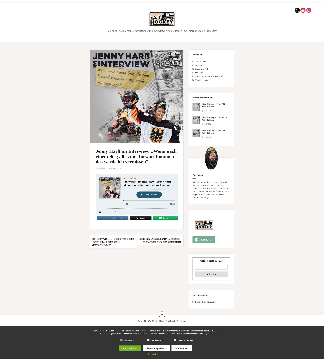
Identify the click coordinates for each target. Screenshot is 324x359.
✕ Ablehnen (181, 348)
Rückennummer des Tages (207, 76)
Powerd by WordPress (147, 321)
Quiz (197, 72)
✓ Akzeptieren (130, 348)
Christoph (113, 168)
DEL (197, 65)
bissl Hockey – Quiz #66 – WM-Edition (214, 131)
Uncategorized (201, 80)
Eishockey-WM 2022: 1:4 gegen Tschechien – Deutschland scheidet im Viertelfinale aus (113, 242)
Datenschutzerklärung (205, 302)
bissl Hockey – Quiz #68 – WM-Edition (214, 105)
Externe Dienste (185, 340)
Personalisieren (154, 354)
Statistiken (156, 340)
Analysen (199, 61)
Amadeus (170, 321)
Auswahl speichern (156, 348)
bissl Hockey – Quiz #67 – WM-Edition (214, 118)
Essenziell (129, 340)
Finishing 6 (200, 69)
